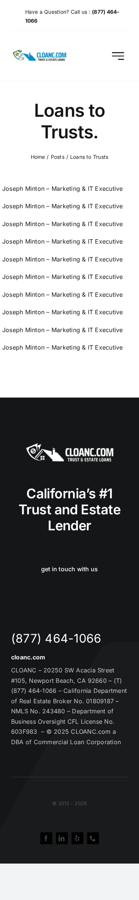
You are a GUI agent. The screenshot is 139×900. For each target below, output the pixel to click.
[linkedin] (62, 838)
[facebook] (46, 838)
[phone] (93, 838)
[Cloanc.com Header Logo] (40, 52)
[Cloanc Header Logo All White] (69, 445)
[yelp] (77, 838)
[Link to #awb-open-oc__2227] (118, 56)
